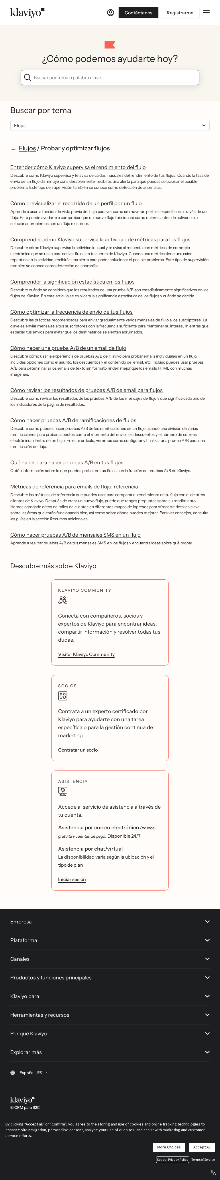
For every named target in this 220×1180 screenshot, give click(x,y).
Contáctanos (138, 12)
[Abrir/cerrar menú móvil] (206, 12)
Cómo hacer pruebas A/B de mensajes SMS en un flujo (75, 535)
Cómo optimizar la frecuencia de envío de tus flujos (71, 312)
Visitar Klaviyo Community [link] (86, 654)
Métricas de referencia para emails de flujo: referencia (74, 487)
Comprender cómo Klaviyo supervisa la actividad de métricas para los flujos (100, 239)
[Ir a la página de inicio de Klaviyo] (27, 12)
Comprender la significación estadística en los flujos (72, 282)
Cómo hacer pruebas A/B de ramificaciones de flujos (73, 420)
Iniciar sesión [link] (72, 879)
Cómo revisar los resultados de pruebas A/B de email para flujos (86, 390)
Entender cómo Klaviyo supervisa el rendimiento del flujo (78, 167)
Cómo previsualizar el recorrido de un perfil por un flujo (76, 203)
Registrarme (180, 12)
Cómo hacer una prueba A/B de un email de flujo (68, 348)
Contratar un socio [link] (78, 750)
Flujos (27, 148)
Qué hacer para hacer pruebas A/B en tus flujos (66, 462)
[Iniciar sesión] (110, 12)
